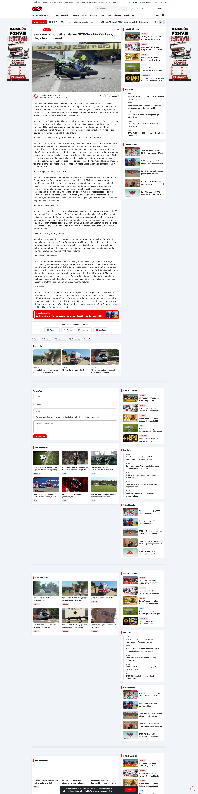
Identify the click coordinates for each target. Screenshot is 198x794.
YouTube (102, 330)
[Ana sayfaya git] (33, 15)
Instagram (86, 330)
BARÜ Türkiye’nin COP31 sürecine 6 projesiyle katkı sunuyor (76, 22)
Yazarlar (45, 2)
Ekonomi (93, 15)
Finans (101, 2)
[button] (137, 8)
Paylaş (114, 96)
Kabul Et (130, 790)
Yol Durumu (69, 2)
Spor (109, 15)
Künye (115, 2)
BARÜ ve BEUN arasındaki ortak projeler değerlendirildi (143, 125)
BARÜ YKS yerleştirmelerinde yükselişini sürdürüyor (144, 116)
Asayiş (84, 15)
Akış (157, 15)
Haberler (36, 30)
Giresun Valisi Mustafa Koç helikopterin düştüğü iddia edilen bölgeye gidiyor (136, 22)
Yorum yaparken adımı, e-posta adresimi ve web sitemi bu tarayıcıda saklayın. (69, 417)
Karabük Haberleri (43, 15)
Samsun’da (76, 339)
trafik (88, 339)
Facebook (54, 330)
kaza (36, 339)
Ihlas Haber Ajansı (47, 95)
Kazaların (47, 339)
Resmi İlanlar (36, 2)
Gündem (75, 15)
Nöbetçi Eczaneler (56, 2)
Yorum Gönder (40, 436)
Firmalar (117, 15)
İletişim (108, 2)
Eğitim (102, 15)
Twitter (69, 330)
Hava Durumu (80, 2)
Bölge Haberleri (62, 15)
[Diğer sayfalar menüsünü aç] (163, 15)
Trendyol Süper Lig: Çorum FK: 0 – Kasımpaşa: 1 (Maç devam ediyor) (146, 97)
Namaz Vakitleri (92, 2)
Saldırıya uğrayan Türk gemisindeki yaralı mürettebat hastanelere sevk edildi (144, 106)
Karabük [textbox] (160, 9)
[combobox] (163, 8)
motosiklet (61, 339)
